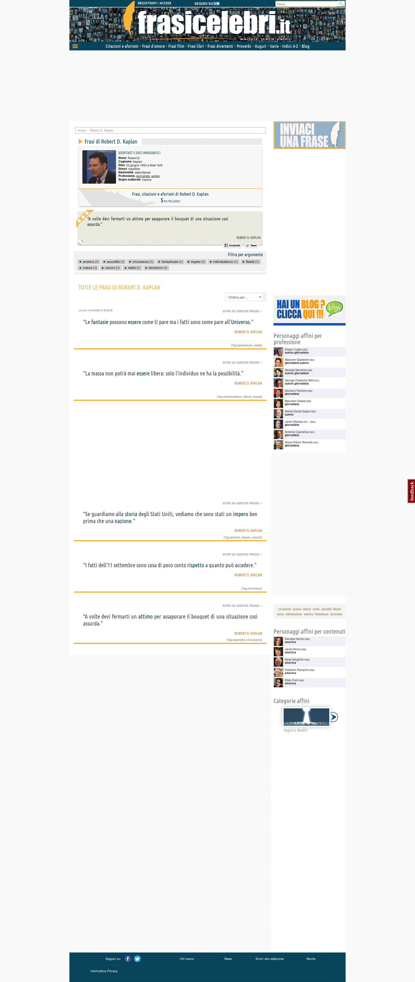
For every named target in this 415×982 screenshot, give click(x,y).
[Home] (207, 21)
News (228, 958)
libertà (247, 396)
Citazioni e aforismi (122, 46)
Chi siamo (187, 958)
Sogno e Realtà (101, 310)
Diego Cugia (293, 349)
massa (257, 396)
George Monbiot (295, 370)
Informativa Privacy (104, 971)
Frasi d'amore (153, 46)
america (235, 537)
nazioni (256, 537)
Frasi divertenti (220, 46)
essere (134, 322)
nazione (123, 521)
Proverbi (244, 46)
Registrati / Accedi (154, 3)
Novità (310, 958)
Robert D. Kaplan (249, 238)
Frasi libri (196, 46)
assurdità (239, 640)
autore (155, 176)
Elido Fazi (291, 680)
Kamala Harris (294, 639)
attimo (145, 616)
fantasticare (245, 345)
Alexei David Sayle (297, 411)
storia (131, 514)
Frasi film (176, 46)
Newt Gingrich (294, 659)
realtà (257, 345)
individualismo (232, 396)
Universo (240, 322)
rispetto (195, 565)
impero (240, 514)
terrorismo (254, 588)
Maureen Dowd (295, 401)
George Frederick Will (299, 380)
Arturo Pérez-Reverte (298, 442)
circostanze (253, 640)
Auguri (260, 46)
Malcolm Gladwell (296, 359)
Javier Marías (293, 421)
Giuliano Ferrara (295, 390)
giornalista (143, 176)
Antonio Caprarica (297, 432)
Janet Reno (292, 649)
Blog (306, 46)
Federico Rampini (296, 670)
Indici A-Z (290, 46)
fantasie (99, 322)
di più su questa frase (242, 311)
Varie (274, 46)
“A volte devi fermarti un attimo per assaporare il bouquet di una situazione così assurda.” (157, 221)
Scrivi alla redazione (270, 958)
